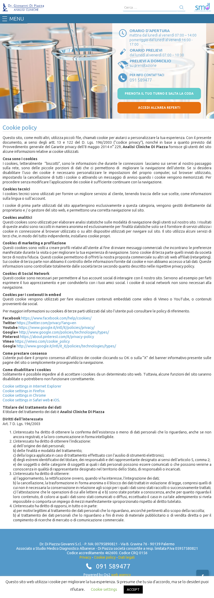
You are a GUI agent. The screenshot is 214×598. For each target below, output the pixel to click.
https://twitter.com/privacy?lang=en (46, 323)
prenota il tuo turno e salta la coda (159, 93)
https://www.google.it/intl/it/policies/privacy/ (57, 327)
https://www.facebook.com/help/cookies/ (56, 318)
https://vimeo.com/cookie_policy (42, 341)
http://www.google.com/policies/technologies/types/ (64, 332)
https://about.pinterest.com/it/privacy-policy (57, 337)
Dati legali (126, 557)
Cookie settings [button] (104, 589)
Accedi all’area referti (159, 107)
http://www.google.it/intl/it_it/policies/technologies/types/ (66, 346)
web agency (121, 575)
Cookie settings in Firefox (24, 391)
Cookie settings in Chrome (24, 395)
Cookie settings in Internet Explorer (32, 386)
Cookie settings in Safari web (26, 400)
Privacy (85, 557)
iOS (56, 400)
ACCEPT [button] (133, 589)
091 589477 (113, 566)
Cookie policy (105, 557)
